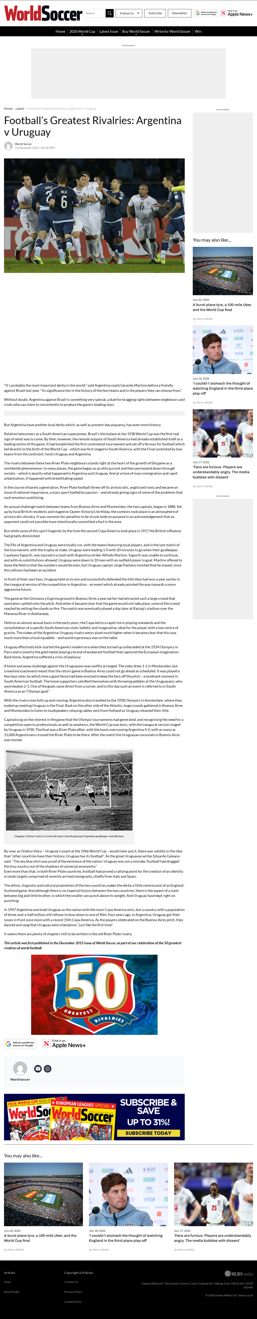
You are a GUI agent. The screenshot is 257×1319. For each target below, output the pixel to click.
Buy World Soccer (136, 31)
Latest (20, 108)
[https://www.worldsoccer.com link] (47, 1069)
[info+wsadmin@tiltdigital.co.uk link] (38, 1069)
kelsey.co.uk (245, 1295)
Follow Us (127, 13)
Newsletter (179, 13)
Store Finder (11, 1292)
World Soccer (23, 144)
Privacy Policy (73, 1292)
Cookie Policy (73, 1301)
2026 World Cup (82, 31)
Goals (7, 1282)
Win (198, 31)
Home (60, 31)
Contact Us (71, 1282)
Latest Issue (108, 31)
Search (110, 13)
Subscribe (155, 13)
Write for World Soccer (172, 31)
